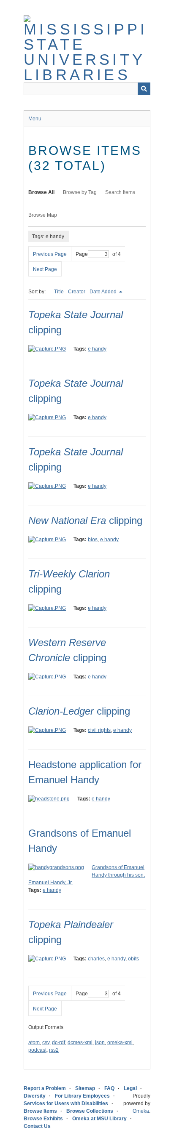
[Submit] (144, 88)
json (100, 1042)
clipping (85, 520)
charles (96, 959)
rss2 (54, 1050)
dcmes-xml (80, 1042)
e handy (97, 349)
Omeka (141, 1111)
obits (133, 959)
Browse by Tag (80, 192)
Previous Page (50, 254)
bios (93, 539)
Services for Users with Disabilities (66, 1103)
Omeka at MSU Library (99, 1119)
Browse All (41, 192)
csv (45, 1042)
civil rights (99, 730)
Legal (130, 1088)
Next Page (45, 269)
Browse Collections (89, 1111)
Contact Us (37, 1126)
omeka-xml (120, 1042)
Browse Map (42, 215)
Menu (34, 119)
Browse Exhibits (43, 1119)
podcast (37, 1050)
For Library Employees (82, 1096)
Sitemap (85, 1088)
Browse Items (40, 1111)
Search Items (120, 192)
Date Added (104, 292)
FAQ (109, 1088)
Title (59, 292)
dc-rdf (58, 1042)
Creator (76, 292)
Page (82, 254)
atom (34, 1042)
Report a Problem (45, 1088)
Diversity (35, 1096)
